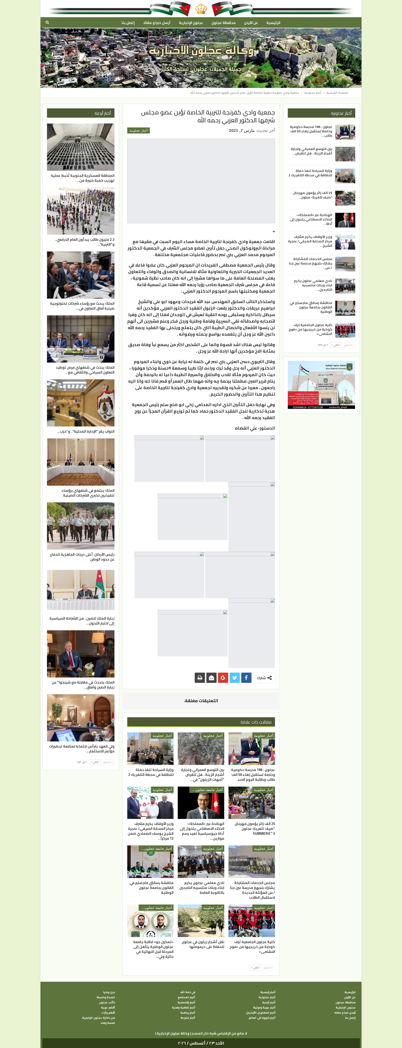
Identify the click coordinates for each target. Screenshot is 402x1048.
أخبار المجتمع (186, 997)
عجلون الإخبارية (191, 22)
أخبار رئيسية (267, 992)
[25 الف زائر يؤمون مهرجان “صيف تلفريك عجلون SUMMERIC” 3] (251, 803)
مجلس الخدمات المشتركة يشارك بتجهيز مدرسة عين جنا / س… (310, 263)
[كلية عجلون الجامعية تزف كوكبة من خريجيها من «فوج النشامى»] (251, 920)
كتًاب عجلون (107, 1002)
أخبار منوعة (188, 1017)
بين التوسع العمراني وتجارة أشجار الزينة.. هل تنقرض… (311, 151)
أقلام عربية (108, 1007)
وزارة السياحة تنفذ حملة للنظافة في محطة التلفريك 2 (310, 173)
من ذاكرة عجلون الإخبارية (98, 1017)
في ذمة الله (187, 992)
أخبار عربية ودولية (264, 1007)
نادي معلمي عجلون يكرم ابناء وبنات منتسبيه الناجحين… (313, 285)
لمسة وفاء (107, 1023)
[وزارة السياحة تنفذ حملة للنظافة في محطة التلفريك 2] (150, 748)
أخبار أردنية (268, 1002)
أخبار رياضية (187, 1012)
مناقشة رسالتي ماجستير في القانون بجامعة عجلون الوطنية (311, 307)
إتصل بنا (128, 22)
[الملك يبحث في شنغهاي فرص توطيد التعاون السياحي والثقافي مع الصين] (80, 339)
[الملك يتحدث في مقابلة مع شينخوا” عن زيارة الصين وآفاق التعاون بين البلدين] (80, 654)
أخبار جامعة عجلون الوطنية (206, 790)
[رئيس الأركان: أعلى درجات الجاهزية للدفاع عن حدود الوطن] (80, 526)
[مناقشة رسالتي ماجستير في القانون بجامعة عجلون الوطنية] (150, 861)
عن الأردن (251, 22)
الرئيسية (273, 22)
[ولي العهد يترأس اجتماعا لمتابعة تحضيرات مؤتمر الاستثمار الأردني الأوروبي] (80, 717)
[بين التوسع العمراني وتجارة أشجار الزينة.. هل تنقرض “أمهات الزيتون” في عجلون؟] (201, 748)
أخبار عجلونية (138, 130)
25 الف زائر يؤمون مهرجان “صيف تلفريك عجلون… (312, 195)
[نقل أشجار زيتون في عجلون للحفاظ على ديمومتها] (201, 920)
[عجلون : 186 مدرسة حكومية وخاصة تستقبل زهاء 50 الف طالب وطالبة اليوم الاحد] (251, 748)
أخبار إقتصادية (186, 1002)
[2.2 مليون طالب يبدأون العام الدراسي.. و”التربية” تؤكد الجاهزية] (80, 211)
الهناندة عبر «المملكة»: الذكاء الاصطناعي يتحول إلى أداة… (311, 219)
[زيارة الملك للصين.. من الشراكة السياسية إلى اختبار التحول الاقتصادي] (80, 590)
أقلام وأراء (108, 1012)
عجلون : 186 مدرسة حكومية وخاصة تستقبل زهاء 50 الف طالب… (311, 131)
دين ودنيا (109, 992)
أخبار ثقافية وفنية (183, 1007)
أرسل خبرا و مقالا (156, 22)
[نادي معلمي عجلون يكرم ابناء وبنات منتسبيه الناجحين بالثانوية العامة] (201, 861)
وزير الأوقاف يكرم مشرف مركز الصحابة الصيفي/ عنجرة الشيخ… (310, 241)
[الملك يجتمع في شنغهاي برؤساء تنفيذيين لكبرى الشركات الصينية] (80, 462)
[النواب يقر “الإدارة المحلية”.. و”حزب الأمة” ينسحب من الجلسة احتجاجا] (80, 403)
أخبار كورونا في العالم (262, 1017)
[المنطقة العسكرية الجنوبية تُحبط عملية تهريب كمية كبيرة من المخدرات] (80, 147)
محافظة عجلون (223, 22)
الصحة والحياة (106, 997)
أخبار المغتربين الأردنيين (260, 1012)
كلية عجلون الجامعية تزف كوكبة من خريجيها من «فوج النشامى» (310, 329)
